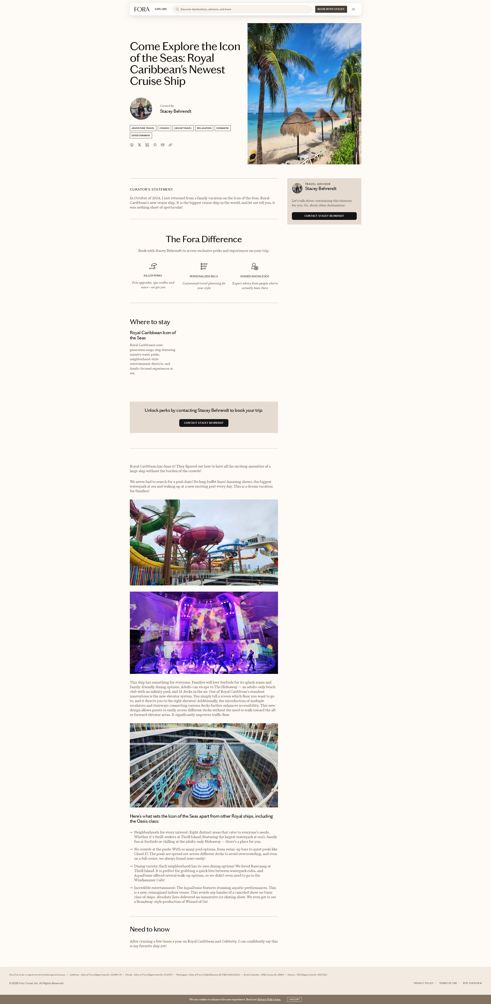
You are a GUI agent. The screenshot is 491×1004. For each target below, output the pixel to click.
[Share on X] (139, 145)
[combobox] (245, 9)
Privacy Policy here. (269, 999)
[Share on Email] (163, 145)
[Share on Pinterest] (155, 145)
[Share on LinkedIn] (147, 145)
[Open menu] (353, 9)
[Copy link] (170, 145)
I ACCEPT (294, 999)
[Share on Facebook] (132, 145)
